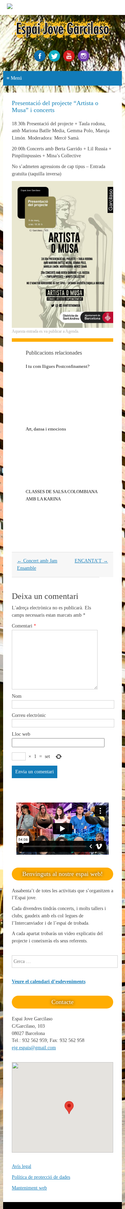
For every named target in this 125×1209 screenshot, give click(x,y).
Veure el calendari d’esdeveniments (48, 981)
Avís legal (21, 1166)
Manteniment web (29, 1188)
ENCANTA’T (91, 560)
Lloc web (21, 734)
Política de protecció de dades (41, 1177)
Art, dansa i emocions (46, 429)
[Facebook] (40, 60)
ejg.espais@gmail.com (34, 1047)
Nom (17, 696)
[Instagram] (84, 60)
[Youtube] (69, 60)
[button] (69, 1107)
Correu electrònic (29, 715)
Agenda (71, 331)
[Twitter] (55, 60)
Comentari (24, 626)
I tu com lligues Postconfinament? (58, 366)
